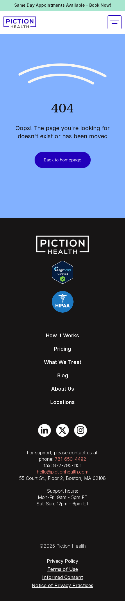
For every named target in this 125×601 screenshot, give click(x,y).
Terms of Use (62, 569)
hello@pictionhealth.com (62, 472)
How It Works (62, 335)
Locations (62, 402)
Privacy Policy (62, 561)
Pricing (62, 349)
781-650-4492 (70, 459)
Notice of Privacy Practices (62, 585)
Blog (62, 375)
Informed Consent (62, 577)
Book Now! (100, 5)
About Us (62, 389)
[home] (19, 22)
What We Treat (62, 362)
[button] (115, 22)
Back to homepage (62, 160)
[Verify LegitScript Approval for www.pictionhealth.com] (62, 271)
